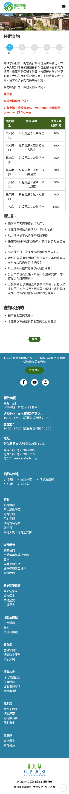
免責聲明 (38, 787)
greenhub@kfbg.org (25, 458)
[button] (63, 6)
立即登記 (34, 370)
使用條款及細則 (22, 787)
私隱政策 (50, 787)
